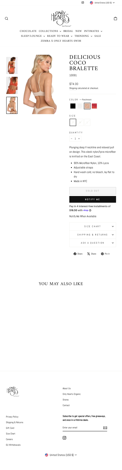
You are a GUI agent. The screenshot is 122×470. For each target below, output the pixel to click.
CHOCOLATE (28, 31)
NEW (78, 31)
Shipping (73, 88)
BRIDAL (68, 31)
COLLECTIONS (49, 31)
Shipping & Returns (92, 234)
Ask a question (92, 242)
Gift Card (10, 428)
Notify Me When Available (82, 216)
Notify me (92, 199)
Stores (66, 399)
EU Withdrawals (13, 444)
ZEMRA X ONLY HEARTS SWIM (61, 41)
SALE (97, 36)
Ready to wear (58, 36)
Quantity (76, 132)
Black (73, 106)
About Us (67, 388)
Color (80, 99)
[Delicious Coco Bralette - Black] (12, 348)
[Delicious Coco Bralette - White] (16, 348)
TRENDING (82, 36)
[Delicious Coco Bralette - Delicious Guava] (24, 348)
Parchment (87, 106)
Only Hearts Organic (72, 394)
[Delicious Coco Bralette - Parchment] (20, 348)
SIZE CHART (92, 226)
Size (72, 115)
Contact (66, 405)
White (80, 106)
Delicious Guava (94, 106)
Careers (9, 439)
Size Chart (10, 433)
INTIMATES (92, 31)
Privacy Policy (12, 416)
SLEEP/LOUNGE (32, 36)
